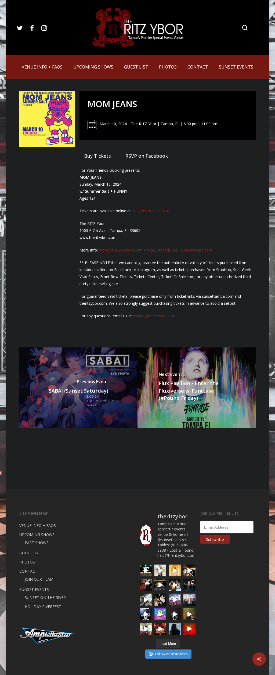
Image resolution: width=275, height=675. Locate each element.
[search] (245, 28)
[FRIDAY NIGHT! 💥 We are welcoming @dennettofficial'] (160, 585)
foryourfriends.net (161, 250)
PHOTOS (27, 562)
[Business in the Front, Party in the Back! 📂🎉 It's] (146, 585)
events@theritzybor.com (154, 315)
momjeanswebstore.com (121, 250)
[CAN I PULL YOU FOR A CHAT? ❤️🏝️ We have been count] (189, 599)
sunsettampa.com (196, 250)
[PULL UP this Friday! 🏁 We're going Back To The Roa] (146, 570)
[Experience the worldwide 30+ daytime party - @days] (175, 599)
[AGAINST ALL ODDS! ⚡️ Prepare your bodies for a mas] (175, 585)
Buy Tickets (97, 156)
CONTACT (28, 571)
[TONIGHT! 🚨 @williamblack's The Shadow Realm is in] (146, 614)
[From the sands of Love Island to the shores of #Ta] (189, 570)
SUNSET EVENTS (34, 589)
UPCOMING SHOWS (37, 534)
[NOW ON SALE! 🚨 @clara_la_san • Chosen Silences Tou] (175, 629)
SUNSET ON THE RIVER (45, 597)
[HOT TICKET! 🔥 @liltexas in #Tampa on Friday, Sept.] (146, 599)
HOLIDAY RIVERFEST (43, 606)
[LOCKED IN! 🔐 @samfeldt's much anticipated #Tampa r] (189, 585)
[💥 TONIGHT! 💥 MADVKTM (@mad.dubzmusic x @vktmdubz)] (160, 629)
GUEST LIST (29, 552)
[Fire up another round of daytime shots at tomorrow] (146, 629)
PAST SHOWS (37, 542)
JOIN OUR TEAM (39, 579)
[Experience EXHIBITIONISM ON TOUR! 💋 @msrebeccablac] (160, 570)
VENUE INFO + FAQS (37, 525)
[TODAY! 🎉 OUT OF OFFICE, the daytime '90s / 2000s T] (160, 614)
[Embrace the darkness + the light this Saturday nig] (189, 629)
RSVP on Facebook (146, 156)
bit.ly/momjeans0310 (151, 210)
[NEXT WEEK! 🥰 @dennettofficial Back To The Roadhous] (175, 614)
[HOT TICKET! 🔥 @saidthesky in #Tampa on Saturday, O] (175, 570)
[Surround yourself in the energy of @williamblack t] (189, 614)
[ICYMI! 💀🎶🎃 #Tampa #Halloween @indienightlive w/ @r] (160, 599)
